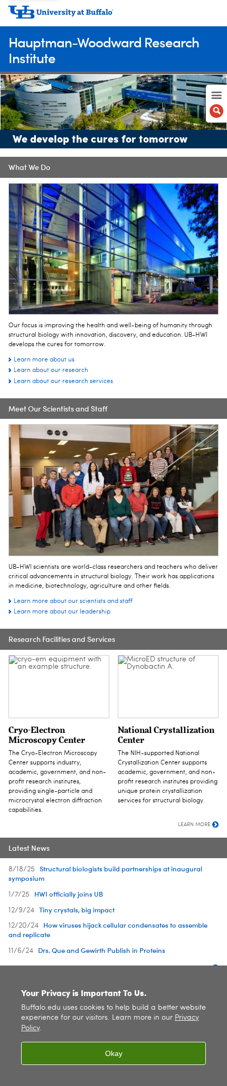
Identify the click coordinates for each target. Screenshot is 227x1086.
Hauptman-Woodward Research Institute (103, 50)
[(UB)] (113, 16)
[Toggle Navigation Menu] (216, 104)
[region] (113, 1026)
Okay (113, 1053)
